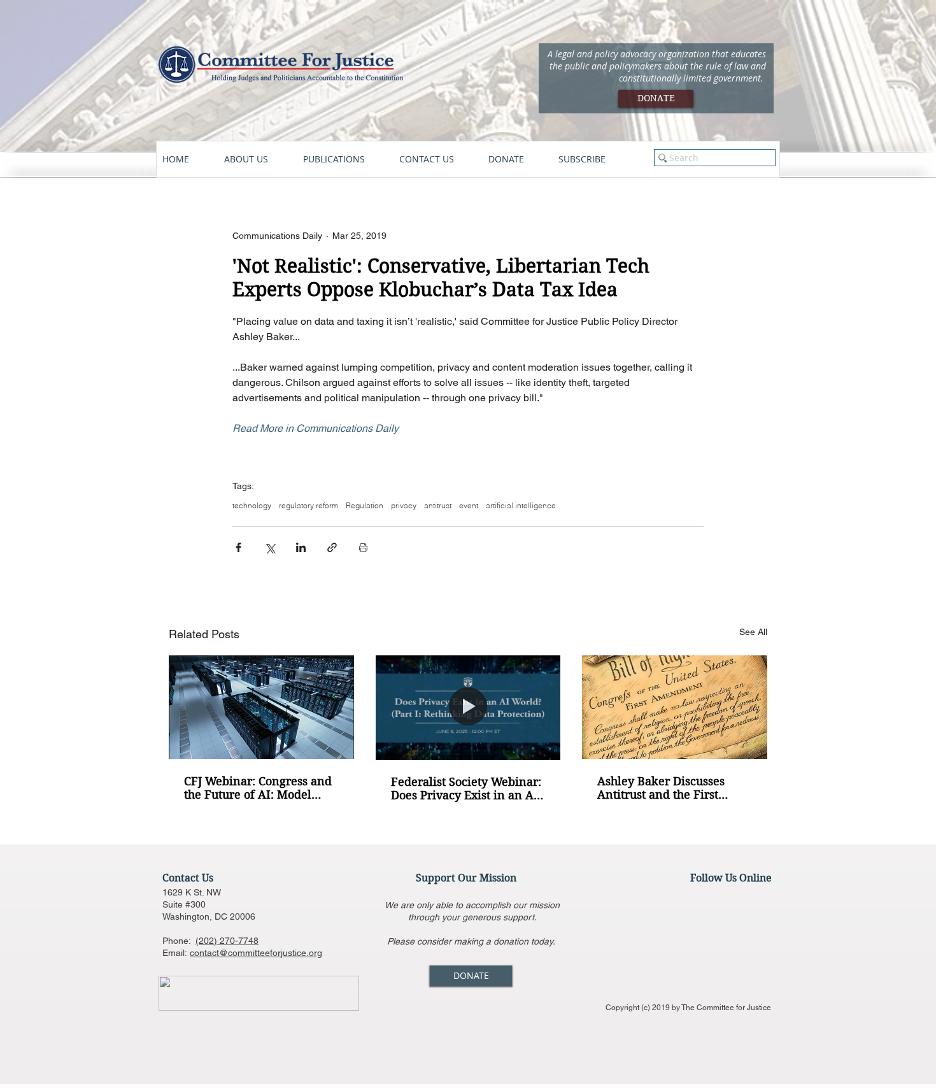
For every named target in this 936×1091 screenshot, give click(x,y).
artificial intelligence (521, 505)
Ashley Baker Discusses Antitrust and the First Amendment (661, 787)
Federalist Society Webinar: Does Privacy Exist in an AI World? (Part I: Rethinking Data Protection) (466, 788)
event (468, 505)
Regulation (364, 505)
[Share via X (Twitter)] (270, 547)
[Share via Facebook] (238, 547)
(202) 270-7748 (227, 941)
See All (753, 632)
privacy (403, 505)
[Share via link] (332, 547)
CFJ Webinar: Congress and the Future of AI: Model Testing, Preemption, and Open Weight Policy (258, 787)
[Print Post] (363, 547)
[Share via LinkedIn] (301, 547)
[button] (257, 159)
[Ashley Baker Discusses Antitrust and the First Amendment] (674, 707)
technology (251, 505)
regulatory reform (308, 505)
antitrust (437, 505)
